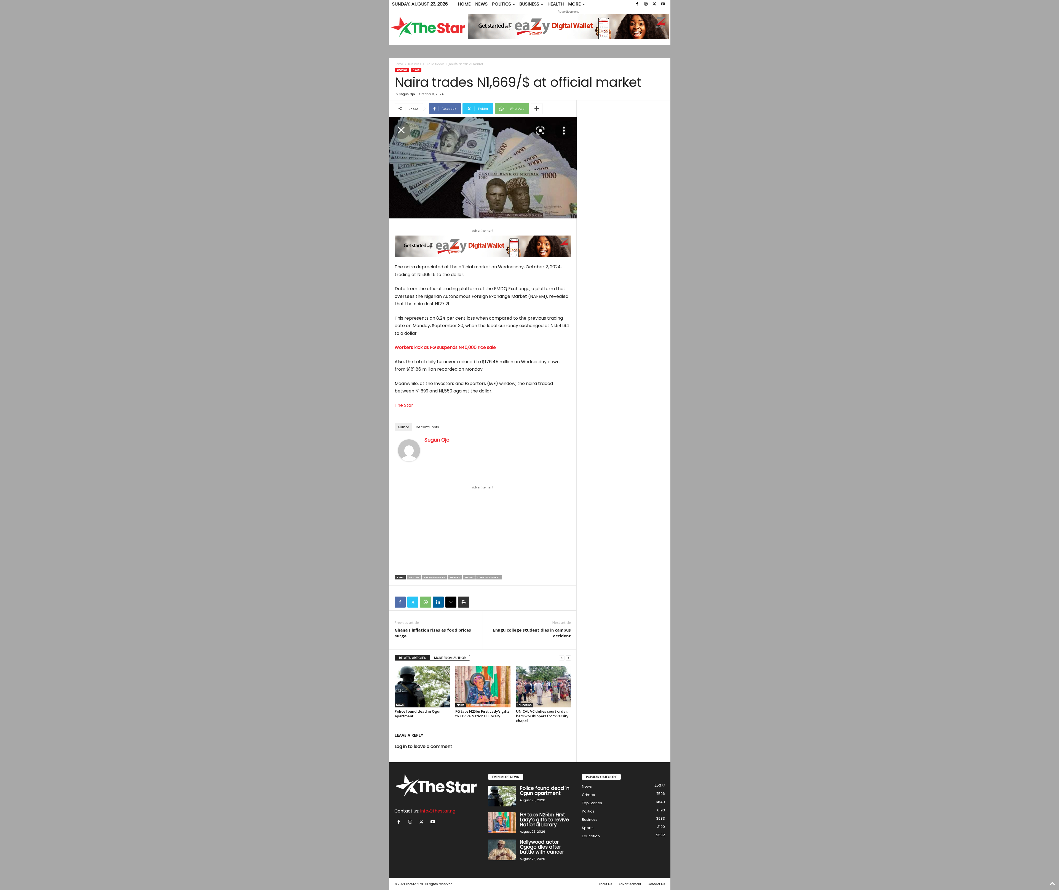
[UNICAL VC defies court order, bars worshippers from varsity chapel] (543, 686)
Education (524, 705)
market (455, 577)
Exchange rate (434, 577)
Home (464, 4)
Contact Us (656, 884)
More (574, 4)
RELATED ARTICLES (412, 658)
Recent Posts (427, 427)
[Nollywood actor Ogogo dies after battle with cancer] (502, 850)
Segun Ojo (407, 94)
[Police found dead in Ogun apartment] (422, 686)
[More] (536, 108)
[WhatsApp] (425, 602)
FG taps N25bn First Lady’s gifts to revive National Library (482, 713)
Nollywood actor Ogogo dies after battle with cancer (542, 847)
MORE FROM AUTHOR (450, 658)
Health (555, 4)
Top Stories (592, 803)
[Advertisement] (483, 531)
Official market (488, 577)
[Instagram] (646, 4)
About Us (605, 884)
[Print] (463, 602)
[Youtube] (663, 4)
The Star (404, 405)
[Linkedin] (438, 602)
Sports (587, 827)
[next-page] (568, 658)
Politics (501, 4)
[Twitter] (654, 4)
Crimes (588, 794)
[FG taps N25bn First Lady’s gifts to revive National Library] (482, 686)
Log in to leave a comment (423, 746)
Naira (469, 577)
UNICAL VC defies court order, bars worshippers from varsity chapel (542, 716)
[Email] (450, 602)
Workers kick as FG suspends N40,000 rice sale (445, 347)
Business (529, 4)
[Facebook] (637, 4)
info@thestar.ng (437, 811)
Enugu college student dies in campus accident (532, 632)
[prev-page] (562, 658)
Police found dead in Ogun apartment (418, 713)
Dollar (414, 577)
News (481, 4)
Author (403, 427)
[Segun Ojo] (409, 450)
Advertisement (630, 884)
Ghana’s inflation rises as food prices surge (433, 632)
